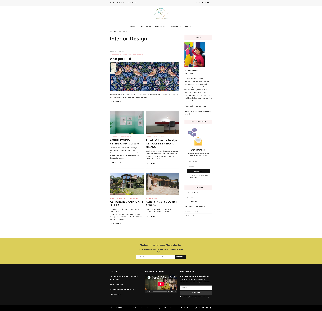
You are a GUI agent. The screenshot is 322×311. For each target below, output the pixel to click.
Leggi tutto (115, 102)
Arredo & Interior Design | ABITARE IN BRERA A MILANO (162, 143)
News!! (112, 2)
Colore (148, 137)
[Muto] (172, 291)
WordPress (187, 308)
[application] (161, 284)
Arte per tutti (120, 59)
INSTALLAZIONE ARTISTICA (193, 206)
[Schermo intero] (175, 291)
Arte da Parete (131, 2)
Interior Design (138, 55)
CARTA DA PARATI (161, 26)
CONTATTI (188, 26)
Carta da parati (115, 55)
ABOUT (132, 26)
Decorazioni (127, 55)
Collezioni (120, 2)
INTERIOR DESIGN (145, 26)
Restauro (188, 215)
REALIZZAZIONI (176, 26)
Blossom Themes (169, 308)
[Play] (147, 291)
